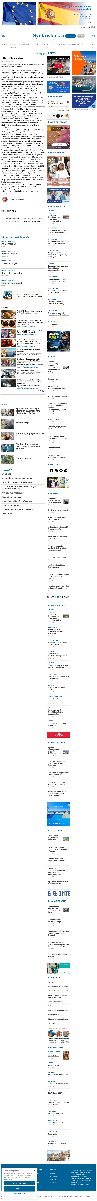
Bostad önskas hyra (11, 497)
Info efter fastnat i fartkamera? (18, 482)
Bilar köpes (7, 474)
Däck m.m (7, 514)
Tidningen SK (57, 152)
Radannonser (73, 45)
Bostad (42, 45)
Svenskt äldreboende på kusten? (18, 478)
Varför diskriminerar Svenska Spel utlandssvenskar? (19, 487)
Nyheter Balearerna (76, 1196)
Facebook (53, 1176)
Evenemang (62, 45)
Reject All (19, 1188)
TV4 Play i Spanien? (11, 505)
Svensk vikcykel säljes (13, 493)
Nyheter (5, 45)
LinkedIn (53, 1179)
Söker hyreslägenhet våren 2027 (17, 501)
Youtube (53, 1183)
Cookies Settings (19, 1193)
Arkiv (83, 45)
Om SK (92, 46)
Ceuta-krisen (13, 46)
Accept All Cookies (19, 1183)
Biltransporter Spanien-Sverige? (18, 509)
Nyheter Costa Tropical (40, 1196)
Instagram (53, 1173)
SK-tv (47, 46)
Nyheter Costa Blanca (58, 1196)
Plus (88, 45)
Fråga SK (53, 46)
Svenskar (34, 45)
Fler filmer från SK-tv (55, 77)
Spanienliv (24, 45)
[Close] (35, 1171)
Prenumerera (70, 36)
